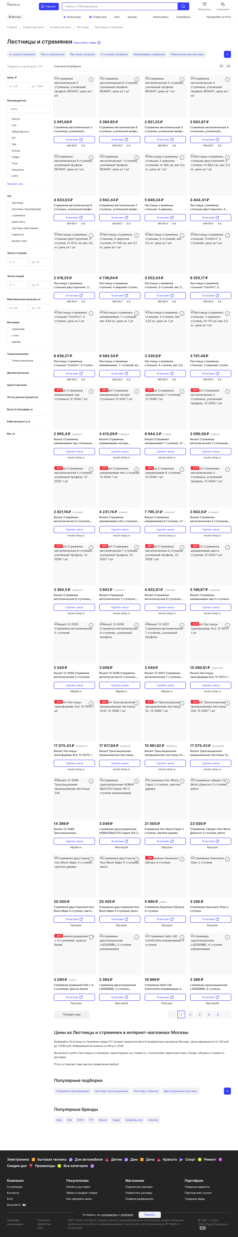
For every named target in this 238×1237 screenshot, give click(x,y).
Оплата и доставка (78, 1186)
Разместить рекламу (138, 1192)
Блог (10, 1198)
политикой (127, 1214)
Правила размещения (139, 1198)
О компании (14, 1186)
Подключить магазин (139, 1186)
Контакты (13, 1192)
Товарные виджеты (197, 1186)
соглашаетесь (109, 1214)
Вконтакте (13, 1204)
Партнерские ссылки (198, 1192)
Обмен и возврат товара (81, 1192)
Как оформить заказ (79, 1198)
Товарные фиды (195, 1198)
